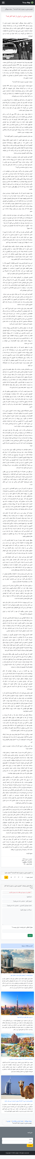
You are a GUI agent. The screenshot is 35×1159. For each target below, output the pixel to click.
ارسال (30, 935)
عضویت (30, 1145)
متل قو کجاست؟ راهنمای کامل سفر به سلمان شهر (22, 975)
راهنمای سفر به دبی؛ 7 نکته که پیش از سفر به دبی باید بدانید (19, 1101)
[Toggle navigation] (3, 2)
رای (6, 877)
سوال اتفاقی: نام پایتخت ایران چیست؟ (22, 927)
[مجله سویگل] (28, 3)
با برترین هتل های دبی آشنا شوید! (25, 1017)
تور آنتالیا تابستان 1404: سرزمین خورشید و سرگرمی (21, 1059)
